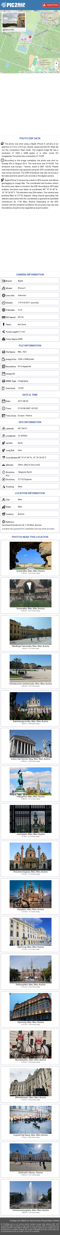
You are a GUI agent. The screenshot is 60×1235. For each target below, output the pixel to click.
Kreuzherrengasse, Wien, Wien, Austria (31, 872)
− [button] (56, 66)
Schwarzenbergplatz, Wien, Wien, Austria (31, 1210)
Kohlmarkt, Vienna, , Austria (31, 1173)
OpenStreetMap (54, 72)
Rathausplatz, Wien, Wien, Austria (30, 984)
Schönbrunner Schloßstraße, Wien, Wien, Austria (30, 684)
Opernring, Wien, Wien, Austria (30, 947)
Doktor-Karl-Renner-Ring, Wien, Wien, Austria (30, 759)
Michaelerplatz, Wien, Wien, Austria (30, 1060)
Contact (56, 1221)
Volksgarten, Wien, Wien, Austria (30, 796)
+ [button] (56, 63)
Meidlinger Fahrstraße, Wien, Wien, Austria (30, 646)
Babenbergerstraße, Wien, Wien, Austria (30, 721)
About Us (24, 1221)
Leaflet (22, 72)
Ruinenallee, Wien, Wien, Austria (31, 608)
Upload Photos (52, 5)
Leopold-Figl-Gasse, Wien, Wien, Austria (30, 1135)
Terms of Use (35, 1221)
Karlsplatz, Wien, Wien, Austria (30, 909)
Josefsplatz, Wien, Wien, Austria (30, 834)
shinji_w (36, 72)
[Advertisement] (30, 105)
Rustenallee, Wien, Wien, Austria (31, 571)
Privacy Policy (46, 1221)
